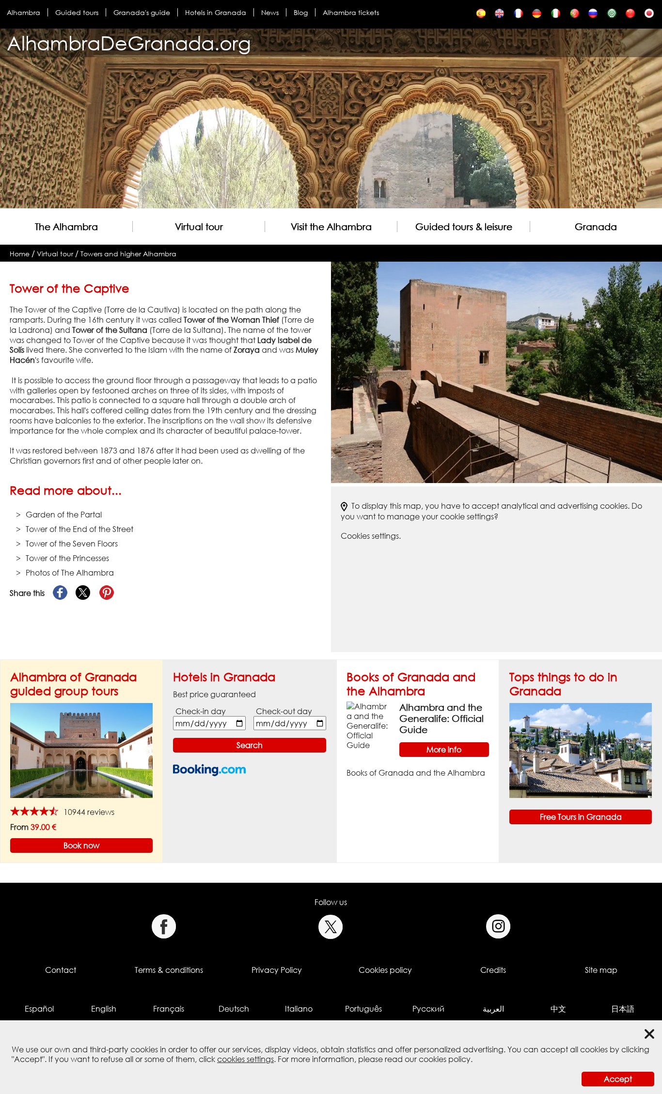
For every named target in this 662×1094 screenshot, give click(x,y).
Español (39, 1009)
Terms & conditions (169, 970)
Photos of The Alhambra (70, 573)
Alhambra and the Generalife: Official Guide (441, 718)
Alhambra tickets (351, 12)
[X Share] (83, 593)
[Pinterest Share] (106, 593)
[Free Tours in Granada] (580, 750)
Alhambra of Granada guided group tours (73, 684)
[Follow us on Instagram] (498, 926)
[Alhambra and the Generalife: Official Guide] (369, 725)
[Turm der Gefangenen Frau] (537, 16)
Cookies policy (385, 970)
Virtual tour (199, 226)
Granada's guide (141, 12)
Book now (81, 845)
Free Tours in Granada (581, 817)
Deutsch (234, 1009)
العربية (493, 1009)
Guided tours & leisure (463, 226)
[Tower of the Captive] (499, 16)
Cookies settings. (371, 536)
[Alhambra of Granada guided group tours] (81, 750)
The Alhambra (66, 226)
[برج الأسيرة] (612, 16)
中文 (558, 1009)
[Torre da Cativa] (574, 16)
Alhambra (23, 12)
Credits (493, 970)
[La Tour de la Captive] (518, 16)
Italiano (299, 1009)
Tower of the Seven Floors (72, 543)
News (270, 12)
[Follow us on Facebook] (163, 926)
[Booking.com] (209, 770)
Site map (601, 970)
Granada (596, 226)
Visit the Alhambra (331, 226)
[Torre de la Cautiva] (481, 16)
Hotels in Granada (215, 12)
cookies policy (445, 1059)
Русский (428, 1009)
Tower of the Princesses (67, 558)
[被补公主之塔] (630, 16)
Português (363, 1009)
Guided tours (76, 12)
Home (20, 254)
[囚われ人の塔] (649, 16)
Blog (301, 12)
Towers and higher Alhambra (128, 254)
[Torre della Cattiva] (556, 16)
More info (443, 749)
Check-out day (284, 711)
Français (168, 1009)
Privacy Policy (277, 970)
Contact (60, 970)
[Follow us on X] (330, 926)
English (103, 1009)
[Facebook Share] (60, 593)
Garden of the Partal (64, 514)
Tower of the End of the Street (79, 529)
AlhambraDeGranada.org (129, 43)
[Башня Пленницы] (593, 16)
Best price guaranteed (214, 694)
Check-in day (200, 711)
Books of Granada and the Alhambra (411, 684)
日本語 (622, 1009)
